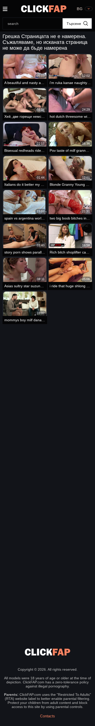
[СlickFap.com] (44, 8)
